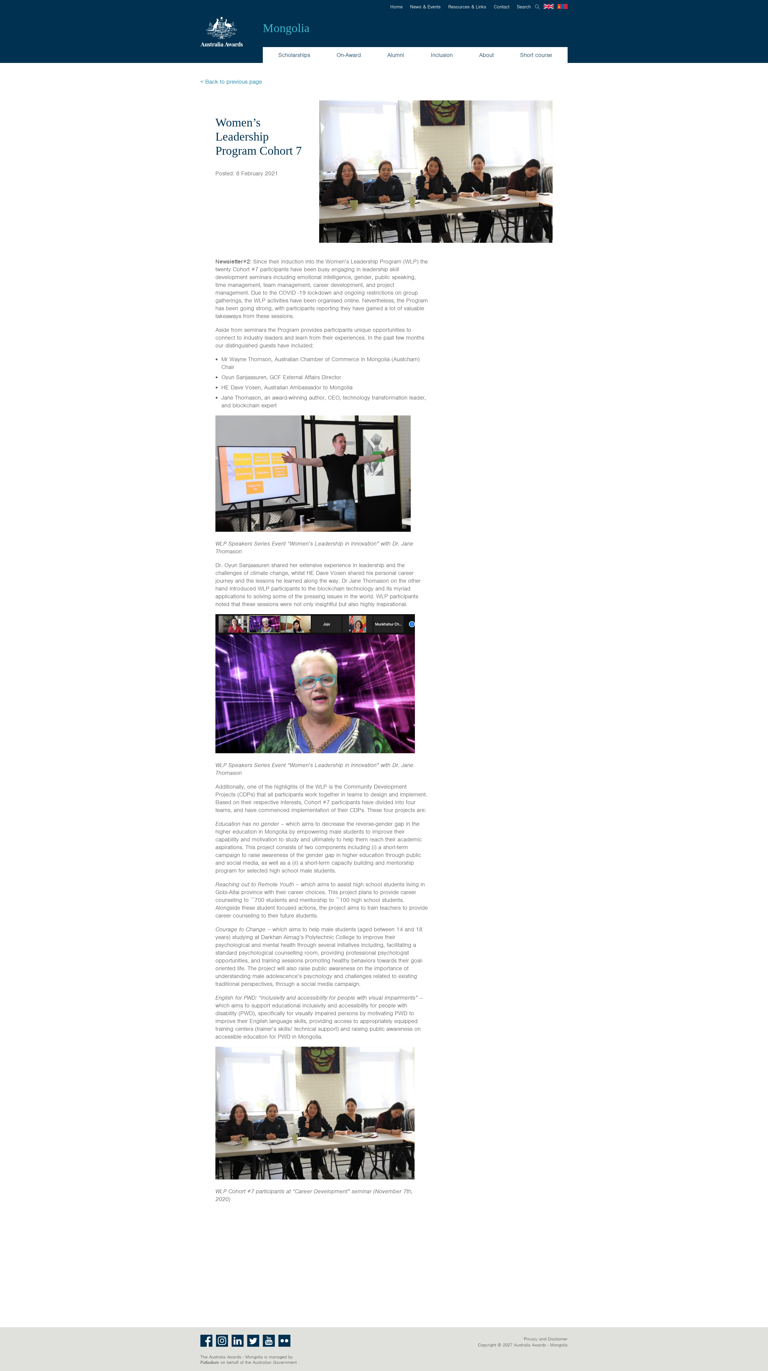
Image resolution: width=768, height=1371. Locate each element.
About (486, 55)
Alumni (395, 55)
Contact (501, 7)
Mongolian (562, 6)
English (549, 6)
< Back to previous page (231, 81)
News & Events (425, 7)
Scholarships (294, 55)
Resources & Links (467, 7)
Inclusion (442, 55)
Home (396, 7)
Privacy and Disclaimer (546, 1339)
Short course (536, 55)
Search (524, 7)
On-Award (349, 55)
